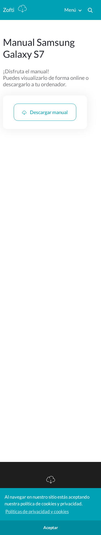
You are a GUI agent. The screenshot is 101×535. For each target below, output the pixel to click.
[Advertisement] (50, 195)
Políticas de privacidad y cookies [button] (37, 511)
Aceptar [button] (50, 527)
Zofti (9, 9)
